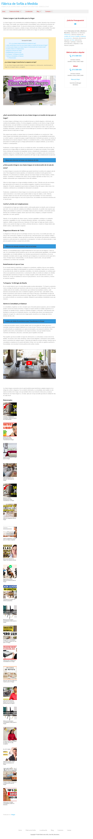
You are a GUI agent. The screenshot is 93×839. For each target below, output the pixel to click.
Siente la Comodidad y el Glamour (15, 56)
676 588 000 (76, 55)
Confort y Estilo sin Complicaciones (15, 48)
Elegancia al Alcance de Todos (14, 50)
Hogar (13, 814)
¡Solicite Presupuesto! (75, 20)
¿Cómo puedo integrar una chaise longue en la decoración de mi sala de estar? (26, 47)
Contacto (48, 11)
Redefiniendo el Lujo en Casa (13, 52)
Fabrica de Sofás (14, 11)
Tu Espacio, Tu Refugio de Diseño (14, 54)
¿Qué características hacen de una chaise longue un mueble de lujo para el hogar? (27, 45)
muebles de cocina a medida (71, 36)
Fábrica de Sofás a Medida (19, 3)
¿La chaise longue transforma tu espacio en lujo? (22, 43)
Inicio (3, 11)
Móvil (75, 66)
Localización (29, 11)
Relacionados (11, 57)
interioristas (67, 34)
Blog (38, 11)
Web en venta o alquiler (75, 52)
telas (73, 40)
